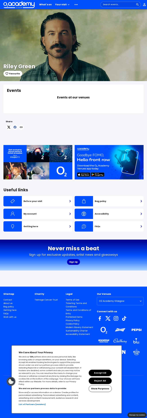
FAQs (6, 313)
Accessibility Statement (78, 334)
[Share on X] (8, 129)
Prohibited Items (74, 317)
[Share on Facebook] (15, 129)
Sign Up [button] (73, 262)
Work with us (9, 317)
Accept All (100, 372)
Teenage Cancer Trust (46, 299)
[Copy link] (21, 127)
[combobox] (119, 4)
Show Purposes (100, 388)
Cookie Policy (72, 323)
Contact (7, 299)
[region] (66, 379)
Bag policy (8, 306)
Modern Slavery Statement (79, 327)
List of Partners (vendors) (32, 404)
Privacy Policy (73, 320)
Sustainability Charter (77, 330)
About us (7, 303)
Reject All (100, 380)
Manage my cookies (137, 415)
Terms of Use (72, 299)
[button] (62, 4)
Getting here (10, 310)
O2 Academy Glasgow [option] (111, 301)
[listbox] (120, 301)
